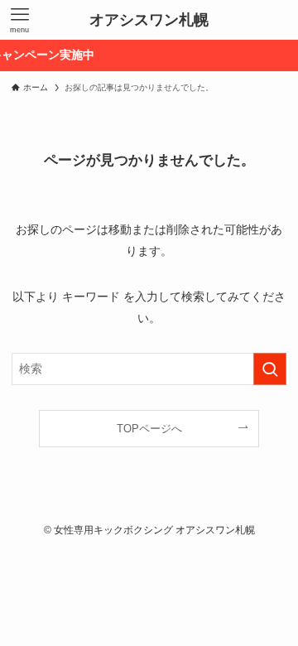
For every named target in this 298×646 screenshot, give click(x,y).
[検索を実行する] (269, 369)
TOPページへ (149, 428)
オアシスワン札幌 (149, 19)
